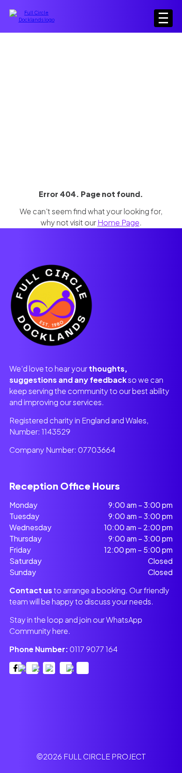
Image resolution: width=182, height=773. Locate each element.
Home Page (119, 222)
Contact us (30, 590)
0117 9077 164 (94, 649)
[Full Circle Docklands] (32, 19)
